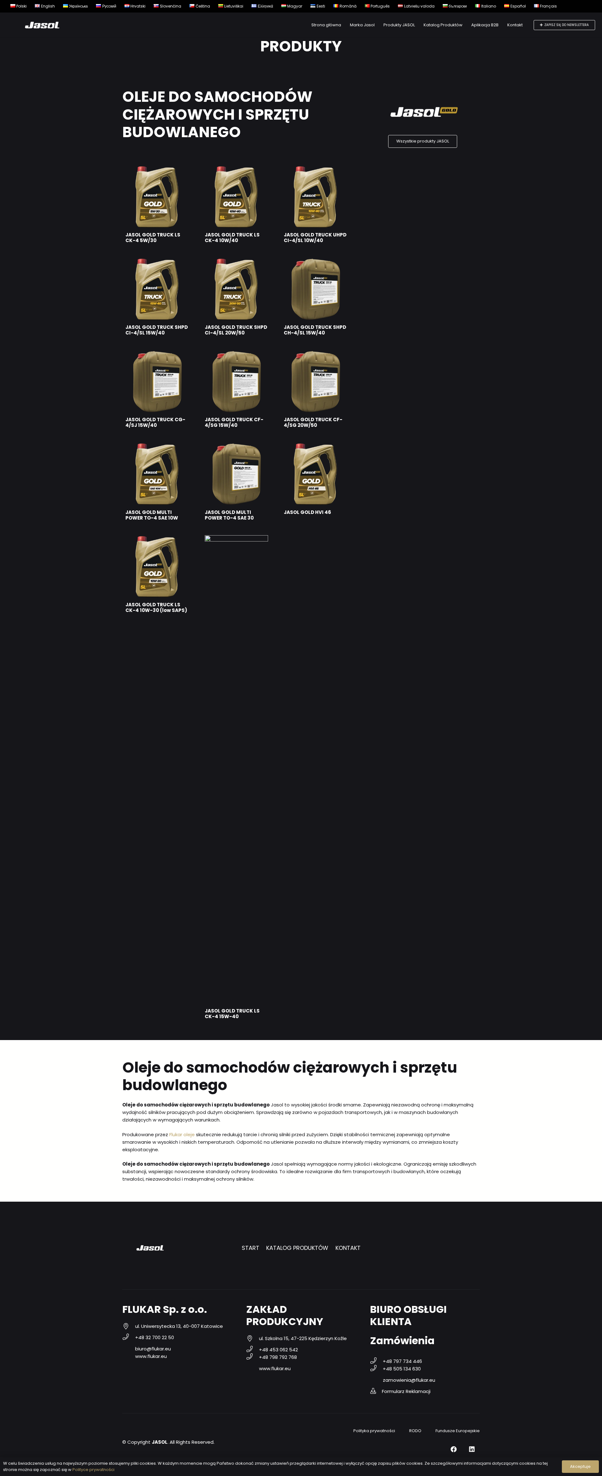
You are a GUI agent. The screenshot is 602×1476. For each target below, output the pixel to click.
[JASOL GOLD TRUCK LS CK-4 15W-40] (236, 539)
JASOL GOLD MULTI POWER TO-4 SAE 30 (229, 515)
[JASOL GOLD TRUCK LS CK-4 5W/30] (157, 169)
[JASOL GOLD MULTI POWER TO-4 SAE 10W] (157, 446)
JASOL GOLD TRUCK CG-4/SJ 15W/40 (155, 422)
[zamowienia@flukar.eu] (376, 1380)
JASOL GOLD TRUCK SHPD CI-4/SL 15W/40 (156, 330)
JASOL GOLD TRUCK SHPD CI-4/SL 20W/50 (236, 330)
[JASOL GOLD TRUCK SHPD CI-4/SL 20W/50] (236, 261)
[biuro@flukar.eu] (128, 1349)
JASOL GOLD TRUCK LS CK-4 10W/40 (232, 237)
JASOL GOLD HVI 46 (307, 512)
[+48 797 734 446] (376, 1361)
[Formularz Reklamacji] (376, 1391)
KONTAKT (348, 1248)
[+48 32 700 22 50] (128, 1337)
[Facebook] (454, 1449)
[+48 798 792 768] (252, 1357)
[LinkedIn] (472, 1449)
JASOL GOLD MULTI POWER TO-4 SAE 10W (151, 515)
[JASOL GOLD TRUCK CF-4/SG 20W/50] (315, 353)
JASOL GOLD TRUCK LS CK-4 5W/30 (152, 237)
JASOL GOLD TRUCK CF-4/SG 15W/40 (234, 422)
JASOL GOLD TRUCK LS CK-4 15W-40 (232, 1013)
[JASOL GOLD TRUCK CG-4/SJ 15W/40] (157, 353)
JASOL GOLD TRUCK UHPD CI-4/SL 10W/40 (315, 237)
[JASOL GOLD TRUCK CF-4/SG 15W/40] (236, 353)
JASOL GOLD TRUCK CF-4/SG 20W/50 (313, 422)
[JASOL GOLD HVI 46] (315, 446)
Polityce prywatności (93, 1470)
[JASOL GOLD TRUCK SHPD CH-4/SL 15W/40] (315, 261)
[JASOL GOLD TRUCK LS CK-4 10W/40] (236, 169)
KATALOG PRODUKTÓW (297, 1248)
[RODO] (402, 1431)
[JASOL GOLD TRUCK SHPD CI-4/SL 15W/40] (157, 261)
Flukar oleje (182, 1134)
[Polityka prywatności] (347, 1431)
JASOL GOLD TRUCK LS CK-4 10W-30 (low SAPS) (156, 607)
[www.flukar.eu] (128, 1356)
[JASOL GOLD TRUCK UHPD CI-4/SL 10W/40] (315, 169)
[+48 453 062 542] (252, 1350)
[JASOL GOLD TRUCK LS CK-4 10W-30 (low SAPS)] (157, 539)
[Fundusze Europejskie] (429, 1431)
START (250, 1248)
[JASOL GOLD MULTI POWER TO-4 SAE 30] (236, 446)
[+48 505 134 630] (376, 1369)
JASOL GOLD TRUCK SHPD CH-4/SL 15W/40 (315, 330)
